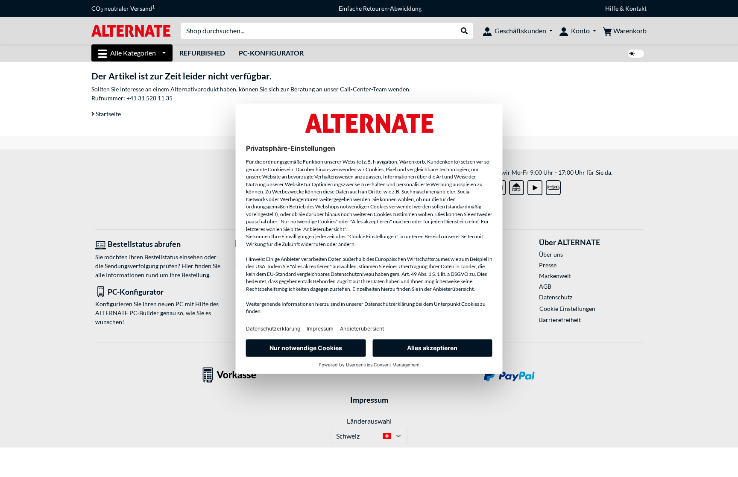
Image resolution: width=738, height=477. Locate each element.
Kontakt (636, 8)
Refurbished (202, 53)
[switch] (636, 54)
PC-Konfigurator (271, 53)
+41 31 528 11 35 (149, 98)
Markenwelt (555, 275)
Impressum (369, 399)
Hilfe (611, 8)
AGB (545, 286)
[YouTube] (534, 186)
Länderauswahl (369, 421)
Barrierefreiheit (560, 319)
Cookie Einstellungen (567, 308)
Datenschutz (555, 297)
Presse (547, 265)
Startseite (107, 113)
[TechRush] (516, 186)
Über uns (551, 254)
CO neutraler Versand (123, 8)
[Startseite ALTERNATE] (130, 30)
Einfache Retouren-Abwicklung (380, 8)
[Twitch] (553, 186)
